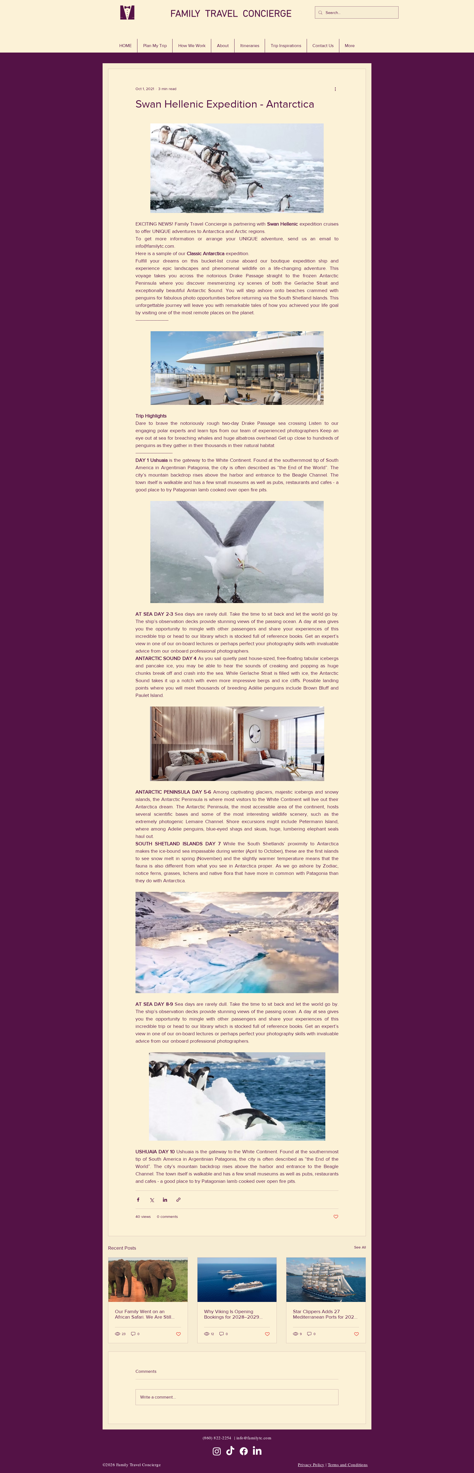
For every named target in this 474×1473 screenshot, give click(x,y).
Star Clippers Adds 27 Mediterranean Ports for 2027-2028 (325, 1314)
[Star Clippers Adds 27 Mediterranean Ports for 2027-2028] (326, 1280)
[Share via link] (178, 1199)
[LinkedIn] (257, 1451)
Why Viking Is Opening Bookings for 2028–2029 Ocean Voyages (231, 1314)
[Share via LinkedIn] (165, 1199)
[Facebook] (243, 1451)
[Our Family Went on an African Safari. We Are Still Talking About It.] (148, 1280)
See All (360, 1247)
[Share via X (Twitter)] (151, 1199)
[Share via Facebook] (138, 1199)
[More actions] (335, 88)
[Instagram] (216, 1451)
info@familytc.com (254, 1437)
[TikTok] (230, 1451)
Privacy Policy (311, 1464)
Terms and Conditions (348, 1464)
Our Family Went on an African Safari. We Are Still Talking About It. (143, 1314)
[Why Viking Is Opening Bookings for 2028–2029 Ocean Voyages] (237, 1280)
